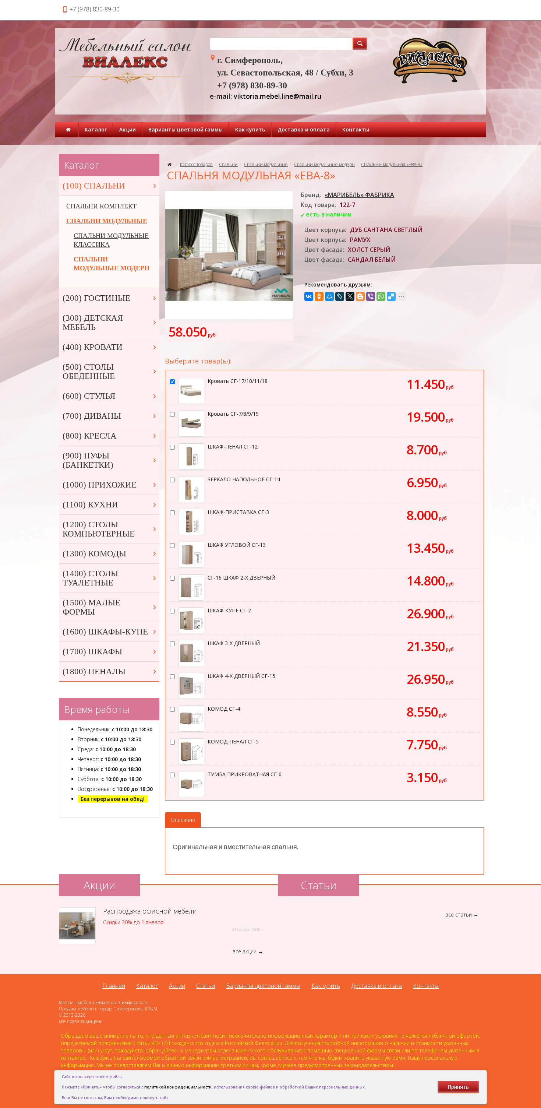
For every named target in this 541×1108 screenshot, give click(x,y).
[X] (350, 296)
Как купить (250, 129)
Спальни (228, 164)
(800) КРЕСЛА (90, 435)
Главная (113, 986)
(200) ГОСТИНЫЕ (96, 298)
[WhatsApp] (380, 296)
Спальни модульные (266, 164)
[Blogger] (360, 296)
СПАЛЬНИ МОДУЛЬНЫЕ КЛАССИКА (111, 240)
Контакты (355, 129)
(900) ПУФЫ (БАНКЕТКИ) (88, 460)
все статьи (458, 914)
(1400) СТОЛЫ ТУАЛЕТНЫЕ (90, 578)
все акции (245, 951)
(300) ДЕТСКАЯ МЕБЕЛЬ (93, 322)
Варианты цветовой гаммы (185, 129)
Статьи (205, 986)
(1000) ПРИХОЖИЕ (100, 484)
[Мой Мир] (329, 296)
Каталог (96, 129)
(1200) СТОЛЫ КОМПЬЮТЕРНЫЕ (99, 529)
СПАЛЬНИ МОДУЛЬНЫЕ (106, 221)
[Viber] (370, 296)
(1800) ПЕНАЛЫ (94, 671)
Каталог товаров (196, 164)
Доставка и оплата (303, 129)
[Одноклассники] (319, 296)
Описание (183, 819)
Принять (458, 1086)
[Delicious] (391, 296)
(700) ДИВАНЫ (92, 416)
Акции (127, 129)
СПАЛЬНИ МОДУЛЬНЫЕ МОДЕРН (111, 264)
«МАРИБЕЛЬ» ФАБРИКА (359, 195)
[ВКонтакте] (308, 296)
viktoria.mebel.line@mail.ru (277, 96)
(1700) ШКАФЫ (92, 651)
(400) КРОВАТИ (93, 347)
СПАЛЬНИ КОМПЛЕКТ (101, 206)
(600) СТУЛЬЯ (89, 396)
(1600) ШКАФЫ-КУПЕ (105, 631)
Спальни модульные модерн (324, 164)
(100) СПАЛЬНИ (94, 185)
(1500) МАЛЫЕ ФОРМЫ (91, 607)
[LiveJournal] (339, 296)
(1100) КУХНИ (90, 504)
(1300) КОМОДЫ (94, 553)
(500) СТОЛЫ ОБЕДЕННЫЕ (89, 371)
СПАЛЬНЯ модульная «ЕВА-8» (391, 164)
